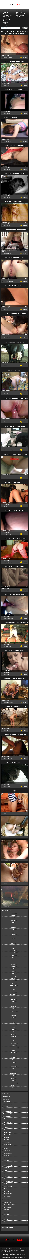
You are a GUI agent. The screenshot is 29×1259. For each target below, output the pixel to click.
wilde (14, 1071)
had (5, 225)
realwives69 (14, 985)
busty (14, 973)
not (9, 534)
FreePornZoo (6, 11)
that (5, 85)
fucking (14, 980)
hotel (14, 1027)
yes (7, 169)
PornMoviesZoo (7, 1181)
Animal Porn (6, 19)
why (11, 57)
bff (14, 1022)
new (10, 421)
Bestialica (5, 1158)
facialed (14, 1057)
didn (9, 197)
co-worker (14, 952)
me (12, 506)
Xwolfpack (6, 1163)
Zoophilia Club (7, 1193)
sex (14, 917)
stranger (14, 1036)
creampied (14, 1073)
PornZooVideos (7, 15)
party (14, 1001)
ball (8, 590)
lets (14, 1080)
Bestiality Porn (7, 1165)
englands (14, 927)
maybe (10, 562)
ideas (8, 702)
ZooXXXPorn (6, 1196)
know (10, 393)
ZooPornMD (6, 1134)
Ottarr (4, 1170)
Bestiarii (5, 1174)
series (14, 1024)
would (9, 646)
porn (14, 943)
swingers (14, 1006)
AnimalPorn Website (8, 1204)
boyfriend (14, 1043)
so (4, 646)
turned (10, 478)
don (7, 365)
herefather (9, 506)
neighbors (14, 1011)
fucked (14, 1017)
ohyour (5, 281)
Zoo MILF (19, 16)
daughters (14, 1083)
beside (7, 253)
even (5, 702)
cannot (5, 141)
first (14, 929)
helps (14, 1050)
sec (14, 971)
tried (8, 225)
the (11, 758)
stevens (14, 966)
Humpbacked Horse (21, 13)
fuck (14, 1085)
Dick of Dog (6, 1150)
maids (14, 992)
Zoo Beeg (5, 1214)
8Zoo (4, 1222)
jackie (14, 1045)
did (7, 113)
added (14, 913)
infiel (14, 1062)
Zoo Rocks (6, 20)
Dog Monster (6, 1207)
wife (14, 922)
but (5, 197)
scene (14, 960)
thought (5, 57)
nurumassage (14, 1047)
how (9, 786)
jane (14, 1068)
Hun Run (5, 1199)
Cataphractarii (7, 1153)
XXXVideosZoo (20, 15)
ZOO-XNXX (6, 16)
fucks (14, 1034)
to (9, 225)
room (14, 1029)
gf (14, 1031)
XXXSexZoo (6, 1167)
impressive (14, 941)
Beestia (5, 1148)
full (14, 957)
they (7, 197)
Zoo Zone (5, 1139)
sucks (14, 1075)
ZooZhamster (20, 12)
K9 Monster (6, 1183)
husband (14, 950)
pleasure (14, 978)
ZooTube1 (6, 12)
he (9, 113)
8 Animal (5, 1212)
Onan (4, 23)
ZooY (4, 1217)
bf (14, 1040)
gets (14, 996)
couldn (5, 758)
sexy (10, 337)
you (9, 169)
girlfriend (14, 994)
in (6, 590)
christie (14, 964)
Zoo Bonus (6, 1160)
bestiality (14, 1015)
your (9, 618)
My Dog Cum (6, 25)
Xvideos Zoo (6, 1202)
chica (14, 1059)
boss (14, 1020)
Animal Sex (6, 1142)
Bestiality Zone (7, 1186)
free (14, 955)
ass (14, 1087)
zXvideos (5, 22)
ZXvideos (18, 6)
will (12, 281)
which (11, 702)
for (6, 674)
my (8, 674)
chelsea (14, 1052)
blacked (14, 915)
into (9, 57)
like (7, 309)
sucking (14, 932)
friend (14, 1078)
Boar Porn (6, 1191)
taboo (14, 945)
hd (14, 1008)
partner (9, 281)
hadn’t (7, 478)
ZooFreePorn (6, 1188)
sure (5, 534)
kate (14, 925)
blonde (14, 920)
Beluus (5, 1219)
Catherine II (6, 1137)
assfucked (14, 1055)
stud (14, 983)
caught (14, 948)
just (5, 253)
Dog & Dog (6, 1176)
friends (14, 999)
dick (14, 938)
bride (14, 989)
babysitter (14, 1066)
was (7, 421)
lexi (14, 1004)
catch (11, 618)
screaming (14, 976)
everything (10, 450)
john (5, 506)
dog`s (14, 934)
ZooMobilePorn (20, 11)
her (10, 253)
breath (5, 618)
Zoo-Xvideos (6, 13)
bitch (14, 968)
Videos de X (6, 1209)
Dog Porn (5, 1179)
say (8, 141)
